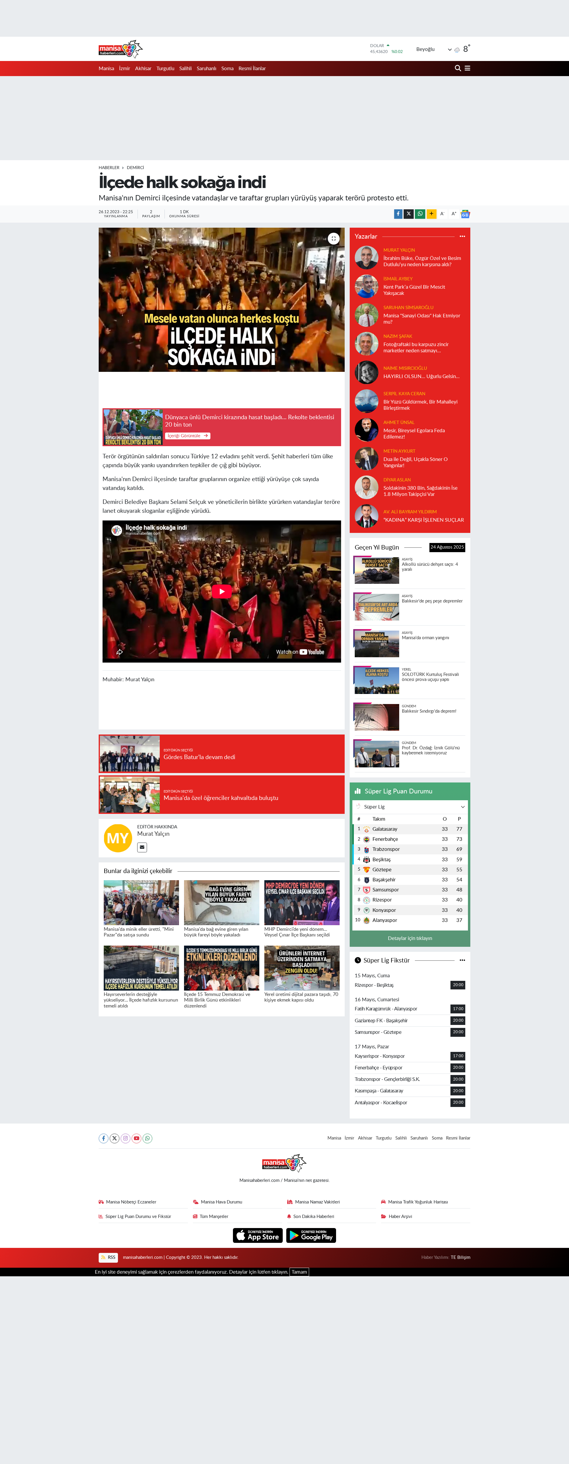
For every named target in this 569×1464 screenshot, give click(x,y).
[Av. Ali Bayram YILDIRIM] (366, 515)
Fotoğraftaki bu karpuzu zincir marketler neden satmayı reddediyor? (416, 348)
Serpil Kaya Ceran (404, 394)
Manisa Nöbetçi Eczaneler (131, 1202)
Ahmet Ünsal (399, 422)
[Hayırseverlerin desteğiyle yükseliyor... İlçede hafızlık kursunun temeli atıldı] (141, 967)
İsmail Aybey (398, 279)
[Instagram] (125, 1138)
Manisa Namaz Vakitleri (317, 1202)
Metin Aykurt (399, 451)
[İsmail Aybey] (366, 285)
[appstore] (258, 1235)
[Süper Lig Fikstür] (462, 960)
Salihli (185, 68)
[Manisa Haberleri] (121, 49)
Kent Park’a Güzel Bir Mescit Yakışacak (414, 290)
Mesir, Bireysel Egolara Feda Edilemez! (414, 433)
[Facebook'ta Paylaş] (398, 214)
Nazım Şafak (397, 336)
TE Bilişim (460, 1257)
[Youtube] (136, 1138)
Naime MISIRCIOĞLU (405, 368)
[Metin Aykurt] (366, 458)
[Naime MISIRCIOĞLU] (366, 372)
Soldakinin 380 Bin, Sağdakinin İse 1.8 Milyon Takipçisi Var (420, 491)
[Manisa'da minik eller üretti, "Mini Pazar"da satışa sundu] (141, 902)
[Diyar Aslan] (366, 486)
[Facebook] (103, 1138)
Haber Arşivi (400, 1216)
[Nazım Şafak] (366, 343)
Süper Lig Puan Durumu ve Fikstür (138, 1216)
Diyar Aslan (397, 480)
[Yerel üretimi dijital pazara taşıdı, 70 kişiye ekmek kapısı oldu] (302, 967)
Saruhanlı (206, 68)
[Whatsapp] (147, 1138)
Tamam (299, 1272)
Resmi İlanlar (252, 68)
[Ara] (458, 68)
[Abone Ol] (465, 214)
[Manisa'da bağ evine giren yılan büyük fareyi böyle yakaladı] (221, 902)
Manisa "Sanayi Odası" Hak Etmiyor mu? (421, 318)
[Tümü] (462, 236)
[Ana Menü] (466, 68)
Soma (227, 68)
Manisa (106, 68)
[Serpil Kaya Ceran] (366, 400)
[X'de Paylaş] (409, 214)
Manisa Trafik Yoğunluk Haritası (418, 1202)
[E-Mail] (142, 847)
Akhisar (143, 68)
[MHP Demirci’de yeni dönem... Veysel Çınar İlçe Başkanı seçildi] (302, 902)
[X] (114, 1138)
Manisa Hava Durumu (221, 1202)
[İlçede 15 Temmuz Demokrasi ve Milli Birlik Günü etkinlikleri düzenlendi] (221, 967)
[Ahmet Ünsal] (366, 429)
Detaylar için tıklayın (410, 938)
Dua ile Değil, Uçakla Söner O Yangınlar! (415, 462)
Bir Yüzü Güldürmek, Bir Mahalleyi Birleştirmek (420, 405)
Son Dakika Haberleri (313, 1216)
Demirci (135, 168)
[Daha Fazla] (432, 214)
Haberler (109, 168)
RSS (111, 1257)
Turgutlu (165, 68)
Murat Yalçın (153, 834)
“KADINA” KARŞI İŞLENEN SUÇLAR (423, 520)
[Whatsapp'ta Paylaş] (420, 214)
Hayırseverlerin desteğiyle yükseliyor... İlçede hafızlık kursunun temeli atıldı (141, 1000)
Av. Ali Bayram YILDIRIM (410, 512)
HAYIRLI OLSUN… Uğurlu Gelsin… (421, 376)
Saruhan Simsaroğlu (408, 308)
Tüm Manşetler (214, 1216)
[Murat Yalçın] (118, 837)
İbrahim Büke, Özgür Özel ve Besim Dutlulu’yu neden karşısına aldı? (422, 261)
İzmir (124, 68)
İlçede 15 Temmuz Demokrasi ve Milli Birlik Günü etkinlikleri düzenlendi (217, 1000)
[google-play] (311, 1235)
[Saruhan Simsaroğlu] (366, 314)
